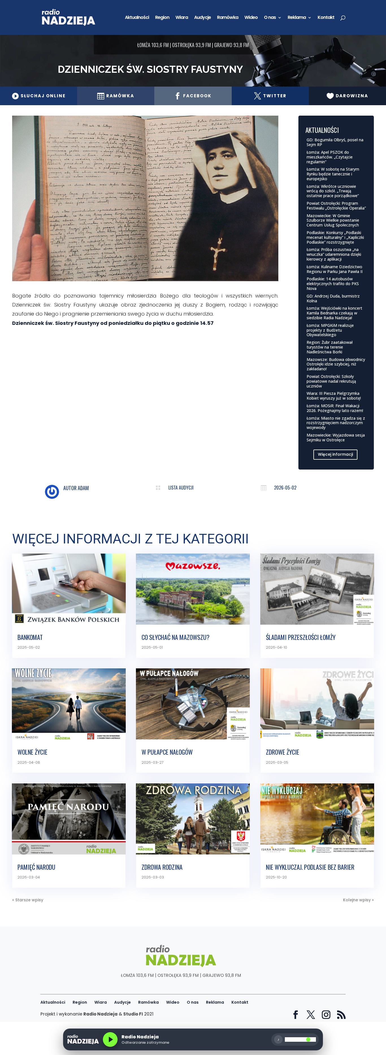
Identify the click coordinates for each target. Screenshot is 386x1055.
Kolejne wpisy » (358, 900)
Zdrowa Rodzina (162, 866)
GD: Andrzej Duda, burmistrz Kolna (333, 298)
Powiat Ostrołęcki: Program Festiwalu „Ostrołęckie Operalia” (336, 206)
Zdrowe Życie (282, 751)
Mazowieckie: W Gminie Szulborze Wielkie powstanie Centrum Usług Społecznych (333, 220)
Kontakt (326, 18)
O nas (270, 18)
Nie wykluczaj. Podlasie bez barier (310, 866)
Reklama (297, 18)
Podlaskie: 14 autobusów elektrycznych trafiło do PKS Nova (333, 283)
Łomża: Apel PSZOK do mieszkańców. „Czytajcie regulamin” (330, 156)
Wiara (181, 18)
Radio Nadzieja (100, 1014)
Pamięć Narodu (36, 866)
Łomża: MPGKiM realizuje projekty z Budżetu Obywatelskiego (330, 330)
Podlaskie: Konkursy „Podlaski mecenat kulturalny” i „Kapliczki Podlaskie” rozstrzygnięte (335, 237)
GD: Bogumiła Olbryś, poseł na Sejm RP (335, 142)
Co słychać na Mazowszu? (175, 637)
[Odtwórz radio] (110, 1039)
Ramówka (227, 18)
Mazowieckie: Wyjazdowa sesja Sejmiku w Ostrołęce (336, 437)
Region (162, 18)
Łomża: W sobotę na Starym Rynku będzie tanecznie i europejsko (333, 173)
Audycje (202, 18)
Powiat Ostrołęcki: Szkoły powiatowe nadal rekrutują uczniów (331, 381)
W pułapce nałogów (167, 751)
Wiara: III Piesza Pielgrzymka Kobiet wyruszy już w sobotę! (334, 396)
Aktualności (137, 18)
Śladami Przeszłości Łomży (300, 637)
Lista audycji (181, 487)
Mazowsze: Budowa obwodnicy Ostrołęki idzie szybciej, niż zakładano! (336, 364)
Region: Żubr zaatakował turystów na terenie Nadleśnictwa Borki (330, 347)
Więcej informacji (335, 454)
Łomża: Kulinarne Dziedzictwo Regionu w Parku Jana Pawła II (335, 269)
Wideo (251, 18)
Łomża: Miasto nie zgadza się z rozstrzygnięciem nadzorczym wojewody (336, 422)
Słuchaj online (39, 96)
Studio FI (133, 1014)
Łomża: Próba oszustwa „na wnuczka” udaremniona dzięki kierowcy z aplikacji (334, 254)
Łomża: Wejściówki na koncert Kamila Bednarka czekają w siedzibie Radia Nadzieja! (334, 312)
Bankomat (30, 637)
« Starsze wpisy (27, 900)
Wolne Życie (32, 751)
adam (83, 488)
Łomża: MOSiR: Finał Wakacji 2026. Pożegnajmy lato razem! (335, 408)
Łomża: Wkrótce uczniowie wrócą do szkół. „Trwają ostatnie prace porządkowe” (333, 191)
